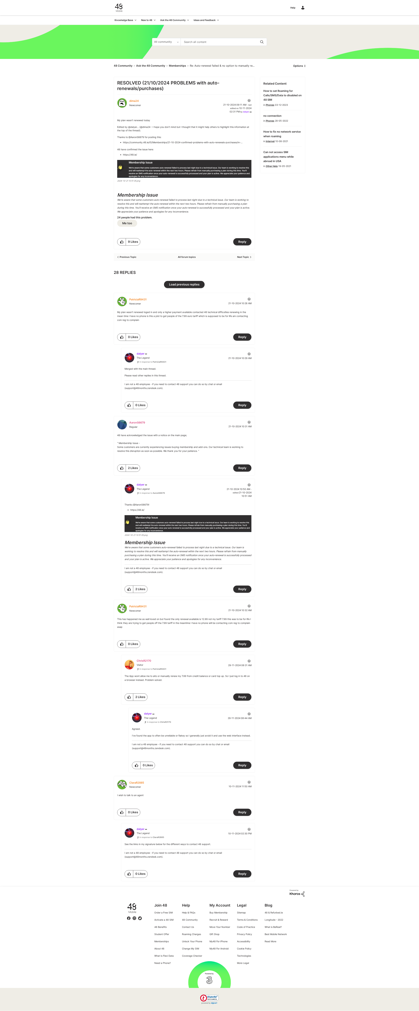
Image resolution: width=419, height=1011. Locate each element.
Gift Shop (214, 934)
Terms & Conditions (247, 919)
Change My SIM (190, 948)
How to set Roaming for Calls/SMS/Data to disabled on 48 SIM (282, 95)
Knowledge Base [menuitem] (124, 20)
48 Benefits (160, 927)
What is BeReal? (273, 927)
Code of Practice (246, 927)
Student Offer (161, 934)
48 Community (119, 8)
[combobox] (224, 42)
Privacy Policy (244, 934)
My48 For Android (219, 948)
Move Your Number (220, 927)
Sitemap (241, 912)
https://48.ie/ (130, 154)
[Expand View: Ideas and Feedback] (218, 20)
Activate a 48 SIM (163, 919)
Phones (270, 104)
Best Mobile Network (276, 934)
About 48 (159, 948)
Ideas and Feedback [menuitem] (205, 20)
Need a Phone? (162, 963)
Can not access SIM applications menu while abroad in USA (278, 156)
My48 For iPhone (219, 941)
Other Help (272, 166)
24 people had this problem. (134, 217)
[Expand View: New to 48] (154, 20)
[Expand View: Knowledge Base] (135, 20)
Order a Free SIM (163, 912)
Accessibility (243, 941)
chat (210, 384)
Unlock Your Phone (192, 941)
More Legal (243, 963)
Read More (270, 941)
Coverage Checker (192, 955)
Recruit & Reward (219, 919)
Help (292, 7)
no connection (272, 115)
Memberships (177, 65)
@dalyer (132, 127)
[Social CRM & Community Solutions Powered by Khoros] (297, 893)
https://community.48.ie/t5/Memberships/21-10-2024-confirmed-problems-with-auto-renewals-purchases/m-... (183, 142)
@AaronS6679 (136, 137)
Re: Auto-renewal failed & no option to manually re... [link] (222, 65)
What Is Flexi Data (164, 955)
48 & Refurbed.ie (274, 912)
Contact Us (188, 927)
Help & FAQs (188, 912)
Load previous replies (184, 284)
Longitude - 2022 (274, 919)
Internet (270, 141)
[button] (184, 169)
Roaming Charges (191, 934)
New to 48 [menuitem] (146, 20)
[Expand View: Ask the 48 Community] (188, 20)
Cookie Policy (244, 948)
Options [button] (298, 65)
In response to (152, 362)
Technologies (244, 955)
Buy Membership (219, 912)
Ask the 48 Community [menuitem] (173, 20)
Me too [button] (127, 223)
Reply (242, 241)
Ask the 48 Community (150, 65)
